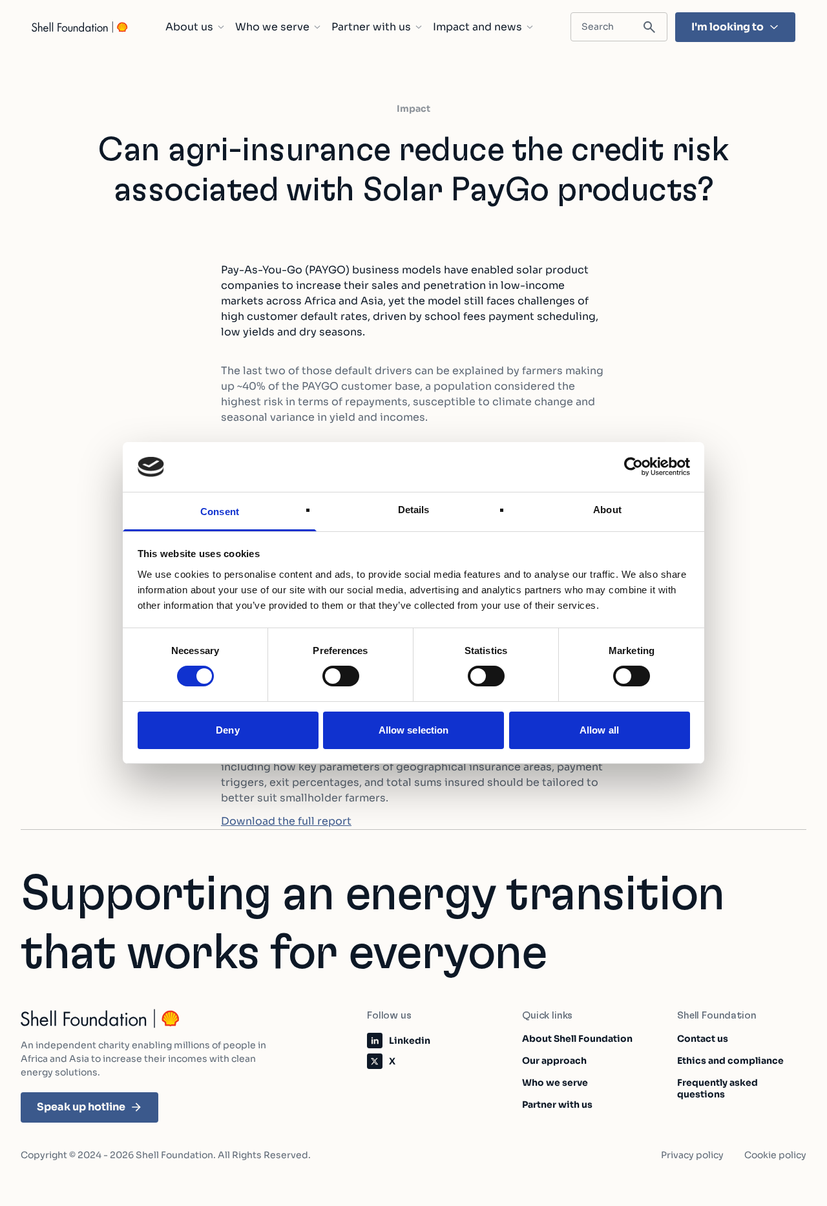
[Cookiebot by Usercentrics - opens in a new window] (633, 466)
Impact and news (477, 27)
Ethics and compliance (730, 1060)
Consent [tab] (219, 511)
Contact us (702, 1038)
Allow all (599, 730)
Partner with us (371, 27)
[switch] (340, 676)
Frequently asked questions (717, 1088)
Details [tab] (414, 509)
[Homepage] (80, 27)
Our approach (554, 1060)
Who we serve (272, 27)
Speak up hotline (81, 1107)
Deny (227, 730)
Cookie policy (775, 1155)
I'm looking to (727, 27)
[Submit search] (649, 27)
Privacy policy (692, 1155)
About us (189, 27)
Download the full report (286, 821)
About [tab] (607, 509)
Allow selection (414, 730)
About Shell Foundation (577, 1038)
